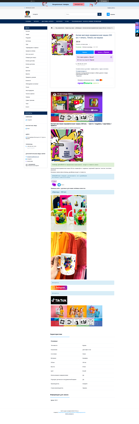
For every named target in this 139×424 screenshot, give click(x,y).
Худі (27, 44)
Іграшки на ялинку (30, 51)
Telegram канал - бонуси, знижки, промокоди (86, 21)
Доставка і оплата (47, 21)
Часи (27, 103)
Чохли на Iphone (30, 93)
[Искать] (99, 14)
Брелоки (28, 70)
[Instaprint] (27, 17)
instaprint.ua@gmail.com (33, 156)
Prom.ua (76, 411)
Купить (85, 52)
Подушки (28, 37)
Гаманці (28, 97)
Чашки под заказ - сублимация (73, 28)
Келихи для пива (30, 60)
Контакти (59, 21)
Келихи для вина (30, 64)
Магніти (28, 74)
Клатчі (27, 107)
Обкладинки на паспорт (32, 84)
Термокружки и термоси (32, 47)
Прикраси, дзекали (31, 77)
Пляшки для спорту (31, 57)
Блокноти (28, 80)
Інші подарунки (30, 90)
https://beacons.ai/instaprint (32, 165)
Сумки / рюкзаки (30, 100)
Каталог (36, 21)
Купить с (101, 52)
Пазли (27, 87)
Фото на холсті (30, 54)
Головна (28, 21)
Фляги (27, 67)
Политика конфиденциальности (78, 412)
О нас (67, 21)
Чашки (27, 34)
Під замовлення (60, 28)
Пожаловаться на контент (64, 412)
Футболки (28, 41)
